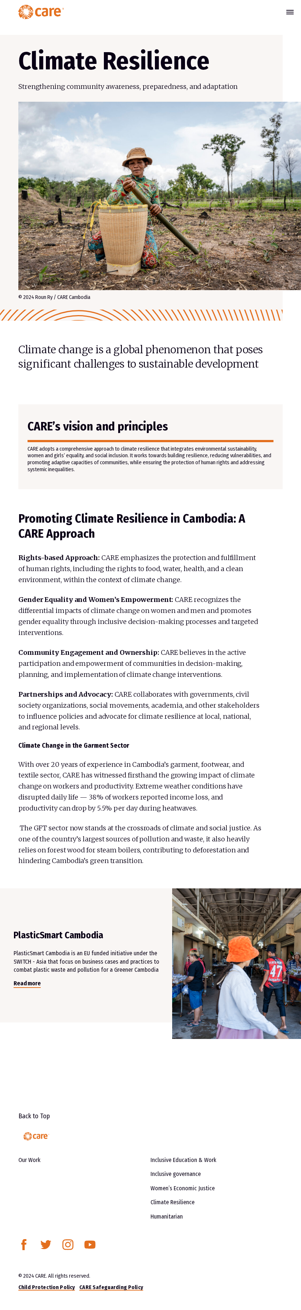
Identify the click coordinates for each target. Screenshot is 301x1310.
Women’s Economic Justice (182, 1188)
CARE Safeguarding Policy (111, 1287)
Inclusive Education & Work (183, 1159)
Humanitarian (166, 1216)
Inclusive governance (175, 1173)
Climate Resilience (172, 1202)
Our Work (29, 1159)
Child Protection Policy (46, 1287)
